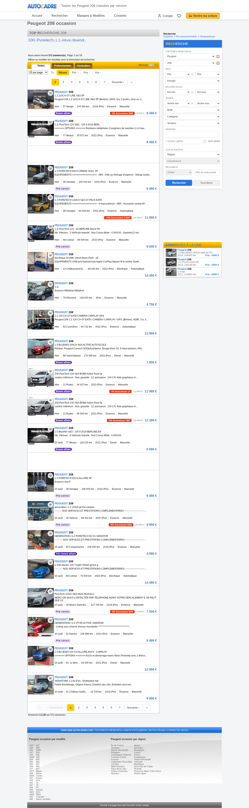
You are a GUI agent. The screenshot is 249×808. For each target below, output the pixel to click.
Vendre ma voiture (205, 15)
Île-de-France (117, 745)
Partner (39, 790)
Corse (137, 755)
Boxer (39, 773)
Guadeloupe (140, 757)
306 (31, 783)
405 (31, 797)
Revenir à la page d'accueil (112, 805)
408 (37, 748)
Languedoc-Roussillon (121, 762)
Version (171, 129)
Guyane (115, 759)
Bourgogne (139, 750)
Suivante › (118, 82)
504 (37, 752)
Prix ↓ (87, 72)
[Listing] (151, 65)
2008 (31, 757)
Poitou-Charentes (119, 771)
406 (31, 799)
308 (31, 787)
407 (37, 745)
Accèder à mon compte (138, 805)
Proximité (172, 167)
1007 (31, 745)
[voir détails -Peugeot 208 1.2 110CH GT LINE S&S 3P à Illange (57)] (41, 99)
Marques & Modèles (91, 15)
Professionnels (62, 65)
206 (31, 764)
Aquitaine (115, 748)
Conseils (120, 15)
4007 (31, 792)
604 (37, 759)
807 (37, 769)
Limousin (138, 762)
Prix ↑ (75, 72)
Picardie (138, 769)
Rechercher (60, 15)
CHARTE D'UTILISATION (135, 730)
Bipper (39, 771)
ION (38, 780)
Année (169, 98)
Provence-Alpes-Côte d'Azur (147, 771)
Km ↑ (98, 72)
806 (37, 766)
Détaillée (168, 36)
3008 (31, 776)
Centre (137, 752)
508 (37, 757)
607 (37, 764)
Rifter (38, 794)
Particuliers (83, 65)
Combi (39, 776)
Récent (63, 72)
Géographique (207, 36)
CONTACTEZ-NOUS (177, 730)
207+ (31, 771)
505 (37, 755)
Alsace (137, 745)
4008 (31, 794)
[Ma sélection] (179, 15)
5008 (38, 750)
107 (31, 752)
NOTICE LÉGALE (157, 730)
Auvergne (138, 748)
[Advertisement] (192, 215)
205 (31, 762)
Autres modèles (43, 799)
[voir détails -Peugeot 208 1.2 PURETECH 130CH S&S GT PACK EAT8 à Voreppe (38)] (41, 204)
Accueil (37, 15)
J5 (37, 783)
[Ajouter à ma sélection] (50, 93)
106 (31, 750)
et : (192, 74)
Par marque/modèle (186, 36)
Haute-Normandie (142, 759)
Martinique (139, 764)
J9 (37, 785)
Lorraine (115, 764)
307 (31, 785)
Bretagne (115, 752)
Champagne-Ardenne (121, 755)
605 (37, 762)
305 (31, 780)
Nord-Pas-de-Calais (143, 766)
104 (31, 748)
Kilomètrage (174, 87)
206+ (31, 766)
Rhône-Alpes (140, 773)
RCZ (38, 792)
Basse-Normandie (119, 750)
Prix (168, 69)
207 (31, 769)
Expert (39, 778)
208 (31, 773)
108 (31, 755)
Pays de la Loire (118, 769)
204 (31, 759)
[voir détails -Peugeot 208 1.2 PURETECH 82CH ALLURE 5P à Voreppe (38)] (41, 482)
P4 (37, 787)
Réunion (115, 773)
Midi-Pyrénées (118, 766)
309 (31, 790)
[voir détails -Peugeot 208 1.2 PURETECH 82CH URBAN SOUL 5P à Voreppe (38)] (41, 175)
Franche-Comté (118, 757)
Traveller (40, 797)
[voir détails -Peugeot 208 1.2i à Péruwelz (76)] (41, 290)
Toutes (41, 65)
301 (31, 778)
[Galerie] (156, 65)
